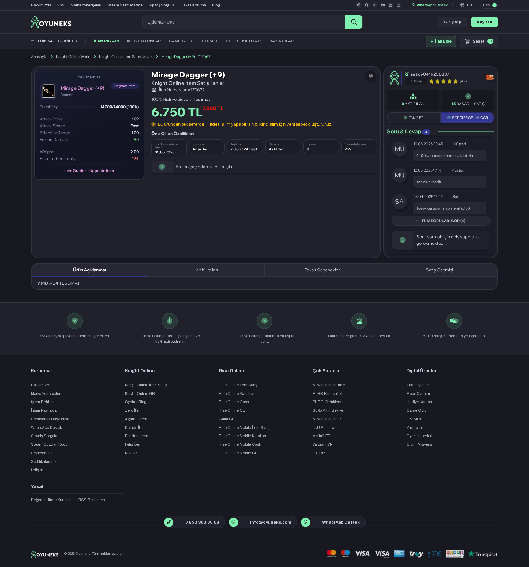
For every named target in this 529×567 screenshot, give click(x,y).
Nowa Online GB (327, 419)
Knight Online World (73, 56)
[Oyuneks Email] (233, 522)
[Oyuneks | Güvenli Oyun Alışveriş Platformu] (51, 22)
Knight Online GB (140, 393)
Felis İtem (133, 444)
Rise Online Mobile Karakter (242, 436)
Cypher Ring (135, 402)
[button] (466, 5)
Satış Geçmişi (439, 270)
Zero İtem (133, 410)
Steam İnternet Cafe (125, 5)
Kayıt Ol (484, 22)
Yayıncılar (415, 427)
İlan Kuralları (206, 270)
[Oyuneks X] (375, 5)
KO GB (131, 453)
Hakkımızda (41, 5)
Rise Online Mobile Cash (240, 444)
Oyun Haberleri (419, 436)
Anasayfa (39, 56)
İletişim (37, 470)
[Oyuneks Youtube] (383, 5)
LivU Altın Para (325, 427)
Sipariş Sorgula (162, 5)
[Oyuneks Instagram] (399, 5)
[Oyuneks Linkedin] (391, 5)
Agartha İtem (136, 419)
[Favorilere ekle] (371, 76)
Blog (216, 5)
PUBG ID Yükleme (328, 402)
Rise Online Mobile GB (238, 453)
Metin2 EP (321, 436)
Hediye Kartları (419, 402)
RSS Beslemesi (92, 500)
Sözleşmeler (42, 453)
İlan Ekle (441, 41)
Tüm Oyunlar (418, 385)
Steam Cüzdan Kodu (49, 444)
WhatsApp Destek (432, 5)
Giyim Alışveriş (419, 444)
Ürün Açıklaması (89, 270)
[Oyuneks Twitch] (359, 5)
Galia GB (227, 419)
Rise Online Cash (234, 402)
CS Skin (414, 419)
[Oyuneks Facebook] (367, 5)
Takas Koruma (193, 5)
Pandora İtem (136, 436)
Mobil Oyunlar (418, 393)
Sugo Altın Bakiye (328, 410)
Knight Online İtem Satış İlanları (126, 56)
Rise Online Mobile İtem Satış (244, 427)
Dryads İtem (135, 427)
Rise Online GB (232, 410)
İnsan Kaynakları (45, 410)
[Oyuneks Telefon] (169, 522)
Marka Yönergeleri (86, 5)
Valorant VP (322, 444)
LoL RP (319, 453)
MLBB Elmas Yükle (328, 393)
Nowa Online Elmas (329, 385)
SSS (61, 5)
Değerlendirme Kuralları (51, 500)
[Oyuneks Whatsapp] (305, 522)
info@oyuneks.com (270, 522)
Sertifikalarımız (44, 461)
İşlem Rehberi (42, 402)
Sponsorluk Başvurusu (50, 419)
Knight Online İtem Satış (146, 385)
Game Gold (417, 410)
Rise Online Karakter (236, 393)
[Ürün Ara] (353, 22)
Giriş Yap (452, 22)
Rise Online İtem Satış (238, 385)
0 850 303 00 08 (202, 522)
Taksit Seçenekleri (323, 270)
